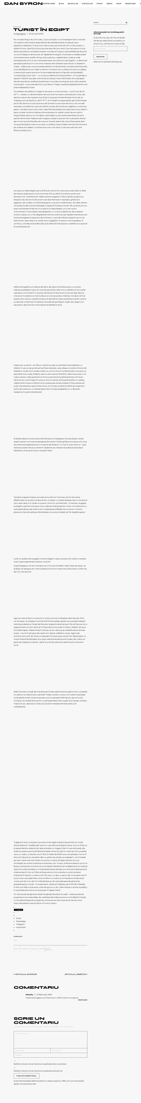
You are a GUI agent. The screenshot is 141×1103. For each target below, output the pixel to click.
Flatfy (29, 995)
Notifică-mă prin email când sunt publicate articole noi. (38, 1071)
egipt (16, 949)
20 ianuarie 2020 (36, 34)
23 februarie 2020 (44, 995)
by (20, 34)
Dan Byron (23, 3)
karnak (33, 949)
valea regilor (48, 949)
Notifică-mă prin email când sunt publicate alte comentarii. (40, 1064)
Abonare (100, 57)
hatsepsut (24, 949)
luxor (41, 949)
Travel (17, 27)
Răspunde (82, 1000)
